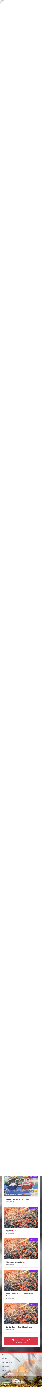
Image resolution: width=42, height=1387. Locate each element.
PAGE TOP (39, 1343)
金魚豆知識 (5, 1366)
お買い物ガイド (7, 1362)
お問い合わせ (6, 1374)
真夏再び (11, 1231)
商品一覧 (5, 1358)
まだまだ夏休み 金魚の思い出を (19, 1327)
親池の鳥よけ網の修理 (15, 1262)
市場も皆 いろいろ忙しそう (17, 1199)
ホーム (4, 1355)
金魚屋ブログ (6, 1370)
